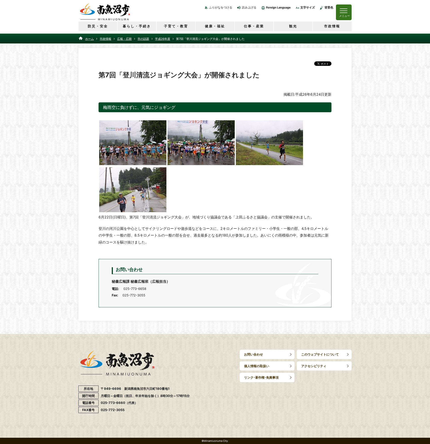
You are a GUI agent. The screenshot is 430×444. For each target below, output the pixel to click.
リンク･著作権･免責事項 (261, 377)
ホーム (89, 39)
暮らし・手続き (137, 26)
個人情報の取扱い (256, 366)
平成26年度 (162, 39)
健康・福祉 (215, 26)
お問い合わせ (253, 354)
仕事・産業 (254, 26)
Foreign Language (278, 7)
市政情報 (332, 26)
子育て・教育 (176, 26)
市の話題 (143, 39)
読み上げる (249, 7)
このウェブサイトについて (320, 354)
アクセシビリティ (313, 366)
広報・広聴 (124, 39)
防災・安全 (98, 26)
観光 (293, 26)
